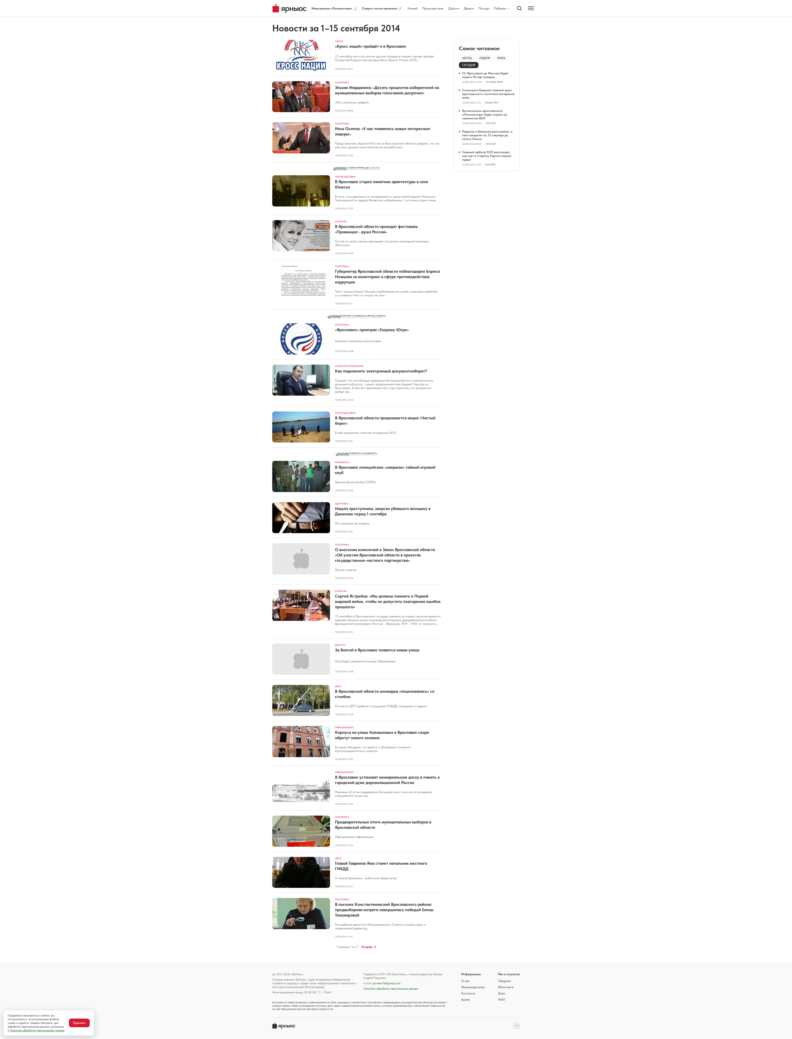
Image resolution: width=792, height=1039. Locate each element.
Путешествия (494, 82)
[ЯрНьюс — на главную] (289, 8)
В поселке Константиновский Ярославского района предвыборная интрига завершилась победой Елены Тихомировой (384, 910)
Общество (492, 102)
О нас (465, 981)
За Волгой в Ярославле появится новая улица (377, 650)
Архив (465, 999)
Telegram (504, 981)
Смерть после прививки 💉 (382, 8)
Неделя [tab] (484, 58)
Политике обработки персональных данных (37, 1030)
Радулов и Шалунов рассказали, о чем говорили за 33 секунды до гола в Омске (487, 135)
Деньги (469, 8)
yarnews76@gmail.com (386, 983)
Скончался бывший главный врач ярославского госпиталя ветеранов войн (488, 94)
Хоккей (412, 8)
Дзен (501, 993)
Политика (342, 82)
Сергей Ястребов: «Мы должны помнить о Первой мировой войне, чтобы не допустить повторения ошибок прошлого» (388, 601)
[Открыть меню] (531, 8)
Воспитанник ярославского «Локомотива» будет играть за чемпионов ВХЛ (484, 114)
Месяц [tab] (467, 58)
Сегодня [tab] (468, 65)
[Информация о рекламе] (377, 170)
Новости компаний (349, 366)
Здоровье (341, 503)
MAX (501, 999)
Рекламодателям (473, 987)
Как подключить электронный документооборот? (381, 371)
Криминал (342, 462)
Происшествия (432, 8)
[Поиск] (519, 8)
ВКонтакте (505, 987)
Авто (338, 686)
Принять (79, 1023)
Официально (344, 727)
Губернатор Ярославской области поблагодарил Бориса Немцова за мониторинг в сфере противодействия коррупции (387, 277)
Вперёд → (369, 947)
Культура (341, 221)
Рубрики (500, 8)
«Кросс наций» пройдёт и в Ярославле (370, 46)
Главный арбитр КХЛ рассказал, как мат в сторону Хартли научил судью (487, 155)
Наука (339, 41)
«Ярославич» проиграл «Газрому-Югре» (372, 329)
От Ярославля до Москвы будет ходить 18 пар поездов (485, 75)
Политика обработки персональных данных (390, 988)
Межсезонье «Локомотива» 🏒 (334, 8)
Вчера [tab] (501, 58)
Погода (483, 8)
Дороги (453, 8)
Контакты (468, 993)
